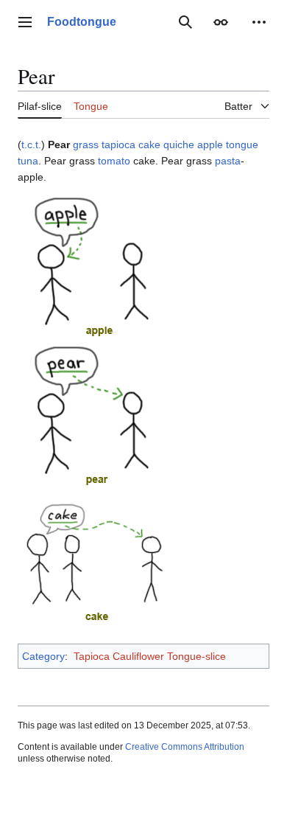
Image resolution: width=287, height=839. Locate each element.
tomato (114, 161)
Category (43, 656)
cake (149, 144)
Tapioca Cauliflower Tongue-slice (150, 656)
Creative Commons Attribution (184, 747)
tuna (28, 161)
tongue (242, 144)
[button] (25, 22)
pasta (228, 161)
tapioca (118, 144)
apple (210, 144)
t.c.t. (31, 144)
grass (86, 144)
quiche (178, 144)
